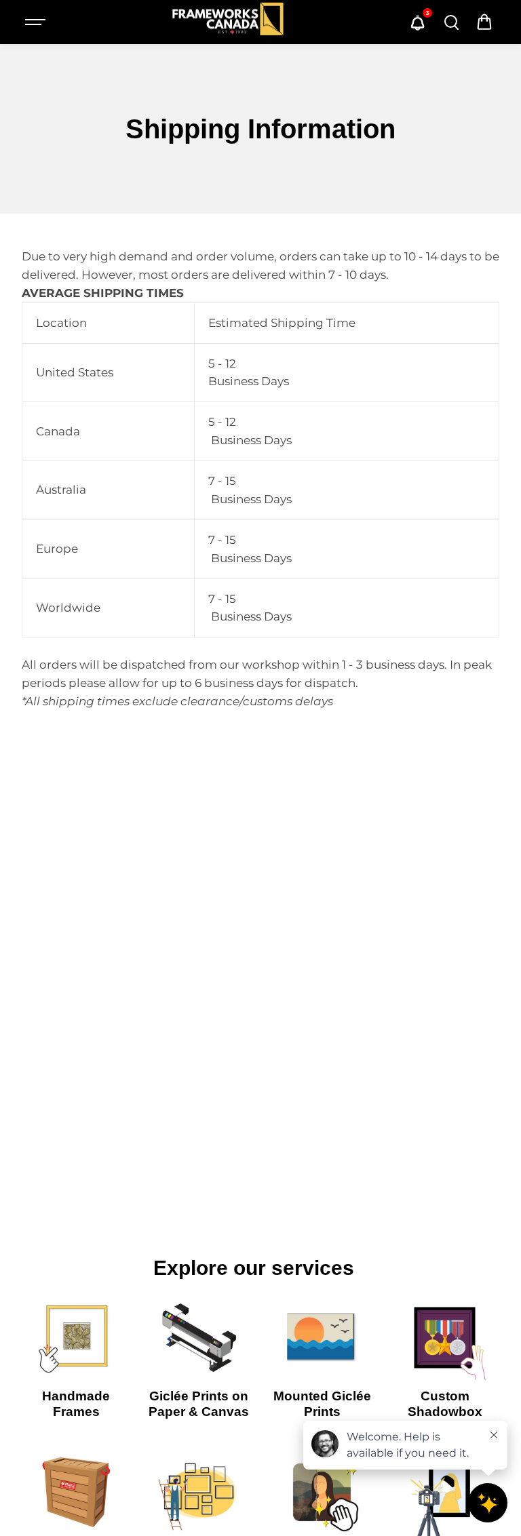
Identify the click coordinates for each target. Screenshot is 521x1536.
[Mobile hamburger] (37, 22)
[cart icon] (484, 22)
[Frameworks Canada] (227, 22)
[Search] (451, 22)
